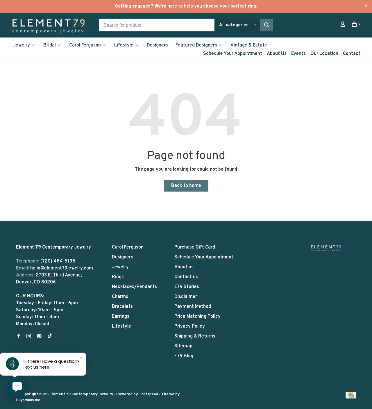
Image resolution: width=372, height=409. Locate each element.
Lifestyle (123, 45)
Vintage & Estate (248, 45)
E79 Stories (186, 287)
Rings (118, 277)
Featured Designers (196, 45)
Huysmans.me (28, 400)
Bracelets (122, 307)
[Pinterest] (39, 337)
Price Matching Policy (197, 316)
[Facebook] (18, 337)
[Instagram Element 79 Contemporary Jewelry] (28, 337)
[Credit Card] (351, 397)
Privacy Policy (189, 326)
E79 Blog (183, 356)
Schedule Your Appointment (232, 54)
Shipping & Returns (194, 336)
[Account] (343, 25)
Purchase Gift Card (194, 247)
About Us (277, 54)
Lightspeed (148, 394)
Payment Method (192, 307)
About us (184, 267)
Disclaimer (185, 297)
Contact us (186, 277)
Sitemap (183, 346)
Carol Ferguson (85, 45)
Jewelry (21, 45)
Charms (120, 297)
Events (298, 54)
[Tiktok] (49, 337)
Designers (157, 45)
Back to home (186, 186)
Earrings (120, 316)
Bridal (49, 45)
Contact (351, 54)
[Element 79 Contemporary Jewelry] (326, 248)
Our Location (324, 54)
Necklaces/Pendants (134, 287)
